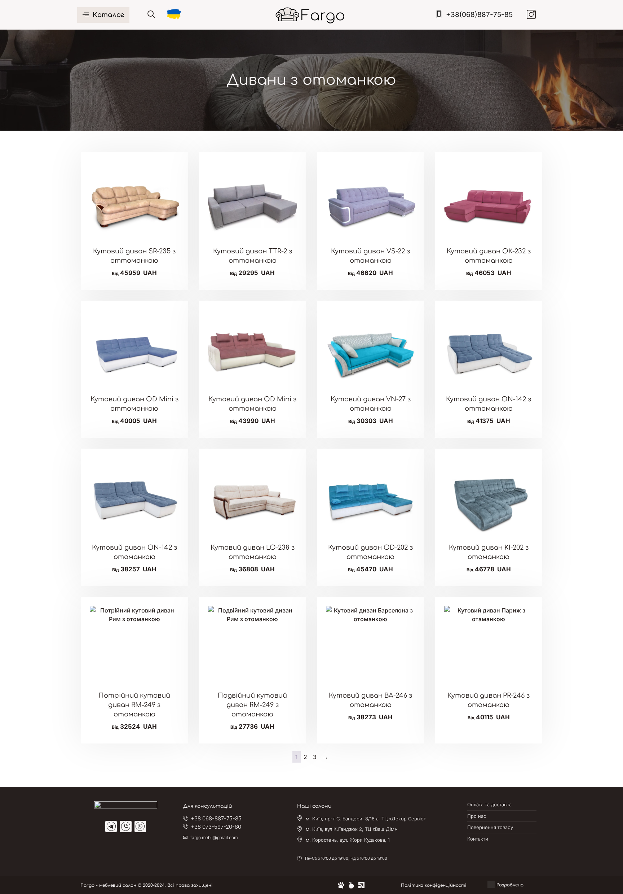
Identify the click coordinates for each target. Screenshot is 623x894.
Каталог (108, 14)
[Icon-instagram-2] (531, 14)
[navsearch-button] (151, 15)
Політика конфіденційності (434, 885)
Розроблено (511, 885)
